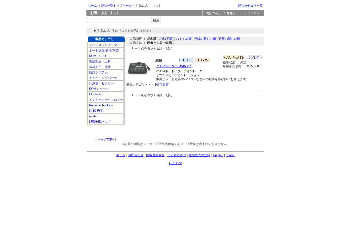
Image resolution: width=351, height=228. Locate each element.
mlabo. (230, 155)
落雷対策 (162, 84)
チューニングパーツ (102, 78)
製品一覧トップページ (116, 5)
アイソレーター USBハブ (173, 66)
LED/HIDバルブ (99, 122)
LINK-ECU (95, 111)
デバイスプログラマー (104, 45)
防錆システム (98, 72)
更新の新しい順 (229, 39)
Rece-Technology (100, 105)
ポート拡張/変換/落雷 (103, 50)
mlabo (92, 116)
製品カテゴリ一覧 (250, 5)
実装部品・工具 (99, 61)
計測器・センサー (101, 83)
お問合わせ (136, 155)
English (218, 155)
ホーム (92, 5)
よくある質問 (176, 155)
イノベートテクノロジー (105, 100)
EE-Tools (95, 94)
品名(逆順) (166, 39)
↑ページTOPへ (105, 139)
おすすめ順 (183, 39)
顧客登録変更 (155, 155)
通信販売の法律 (199, 155)
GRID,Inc (175, 163)
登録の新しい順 (205, 39)
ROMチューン (98, 89)
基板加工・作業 (99, 67)
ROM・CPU (97, 56)
